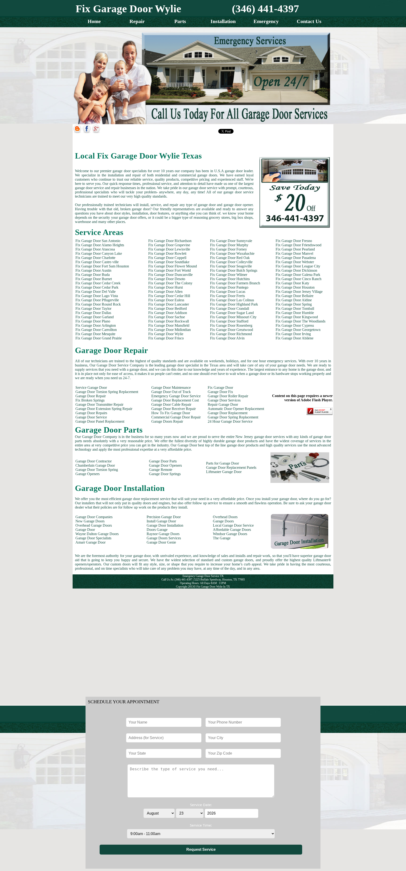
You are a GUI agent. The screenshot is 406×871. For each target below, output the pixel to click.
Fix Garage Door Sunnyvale (231, 241)
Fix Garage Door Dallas (93, 313)
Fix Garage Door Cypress (295, 325)
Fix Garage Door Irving (293, 334)
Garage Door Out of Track (171, 392)
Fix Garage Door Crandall (229, 308)
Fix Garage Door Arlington (95, 325)
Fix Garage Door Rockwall (168, 321)
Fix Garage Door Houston (295, 287)
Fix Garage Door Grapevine (169, 245)
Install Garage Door (161, 521)
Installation (223, 21)
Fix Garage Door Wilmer (228, 275)
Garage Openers (87, 474)
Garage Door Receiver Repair (173, 409)
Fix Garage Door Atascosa (95, 249)
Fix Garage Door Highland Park (234, 304)
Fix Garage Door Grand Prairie (98, 338)
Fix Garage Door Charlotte (95, 258)
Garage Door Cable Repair (171, 404)
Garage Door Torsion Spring (96, 470)
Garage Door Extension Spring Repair (103, 409)
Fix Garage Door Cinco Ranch (298, 279)
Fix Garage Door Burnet (93, 279)
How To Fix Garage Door (170, 413)
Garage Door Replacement (227, 413)
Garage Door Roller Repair (228, 396)
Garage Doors (223, 521)
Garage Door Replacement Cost (175, 400)
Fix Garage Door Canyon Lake (98, 253)
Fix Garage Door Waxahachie (232, 253)
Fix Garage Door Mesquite (95, 334)
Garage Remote (160, 470)
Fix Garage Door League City (298, 266)
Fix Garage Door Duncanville (170, 275)
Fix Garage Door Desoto (166, 279)
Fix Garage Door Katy (292, 283)
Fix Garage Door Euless (166, 300)
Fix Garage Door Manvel (294, 253)
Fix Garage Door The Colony (170, 283)
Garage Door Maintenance (171, 388)
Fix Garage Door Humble (295, 313)
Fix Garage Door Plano (92, 321)
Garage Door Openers (165, 465)
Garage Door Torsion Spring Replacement (106, 392)
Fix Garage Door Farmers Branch (235, 283)
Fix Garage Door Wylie (165, 334)
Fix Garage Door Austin (93, 270)
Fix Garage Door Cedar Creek (98, 283)
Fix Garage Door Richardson (169, 241)
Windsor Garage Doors (230, 534)
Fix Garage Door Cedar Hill (169, 296)
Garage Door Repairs (91, 413)
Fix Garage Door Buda (92, 275)
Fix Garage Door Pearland (295, 249)
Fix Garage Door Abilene (294, 338)
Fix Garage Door (220, 388)
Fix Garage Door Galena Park (298, 275)
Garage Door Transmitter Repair (99, 404)
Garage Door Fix (220, 392)
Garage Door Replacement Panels (231, 467)
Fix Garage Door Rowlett (167, 253)
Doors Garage (157, 530)
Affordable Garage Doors (232, 530)
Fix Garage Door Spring (294, 304)
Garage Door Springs (165, 474)
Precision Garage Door (164, 517)
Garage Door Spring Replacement (233, 417)
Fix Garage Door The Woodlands (300, 321)
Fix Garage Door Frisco (166, 338)
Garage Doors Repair (167, 421)
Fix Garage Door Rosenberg (231, 325)
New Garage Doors (90, 521)
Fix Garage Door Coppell (167, 258)
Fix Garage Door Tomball (295, 308)
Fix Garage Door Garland (94, 317)
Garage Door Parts (163, 461)
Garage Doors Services (164, 538)
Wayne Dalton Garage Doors (97, 534)
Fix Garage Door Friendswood (298, 245)
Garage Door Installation (165, 525)
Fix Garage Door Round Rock (98, 304)
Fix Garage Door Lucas (227, 292)
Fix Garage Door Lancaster (168, 304)
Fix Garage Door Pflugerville (97, 300)
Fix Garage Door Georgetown (298, 330)
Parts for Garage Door (222, 463)
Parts (180, 21)
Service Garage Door (91, 388)
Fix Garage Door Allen (165, 292)
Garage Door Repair (90, 396)
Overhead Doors (225, 517)
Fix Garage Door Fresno (294, 241)
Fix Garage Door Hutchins (230, 279)
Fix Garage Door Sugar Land (232, 313)
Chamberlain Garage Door (95, 465)
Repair (137, 21)
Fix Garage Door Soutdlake (168, 262)
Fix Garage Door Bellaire (294, 296)
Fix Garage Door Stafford (229, 321)
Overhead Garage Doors (93, 525)
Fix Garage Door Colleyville (231, 262)
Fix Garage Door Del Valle (95, 292)
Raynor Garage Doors (163, 534)
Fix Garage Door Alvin (227, 338)
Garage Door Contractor (93, 461)
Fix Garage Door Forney (228, 249)
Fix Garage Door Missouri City (233, 317)
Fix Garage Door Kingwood (297, 317)
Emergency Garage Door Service (176, 396)
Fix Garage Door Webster (295, 262)
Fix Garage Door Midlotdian (169, 330)
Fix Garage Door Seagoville (231, 266)
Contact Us (309, 21)
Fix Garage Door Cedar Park (96, 287)
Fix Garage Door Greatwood (231, 330)
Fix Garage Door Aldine (294, 300)
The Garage (221, 538)
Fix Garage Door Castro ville (97, 262)
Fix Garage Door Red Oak (230, 258)
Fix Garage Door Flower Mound (172, 266)
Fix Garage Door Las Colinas (232, 300)
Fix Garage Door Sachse (166, 317)
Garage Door (85, 530)
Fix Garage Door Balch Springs (233, 270)
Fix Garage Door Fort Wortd (169, 270)
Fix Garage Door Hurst (165, 287)
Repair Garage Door (223, 404)
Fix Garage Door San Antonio (97, 241)
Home (94, 21)
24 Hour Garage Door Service (230, 421)
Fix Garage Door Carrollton (96, 330)
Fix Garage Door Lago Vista (96, 296)
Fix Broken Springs (90, 400)
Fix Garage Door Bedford (167, 308)
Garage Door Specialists (93, 538)
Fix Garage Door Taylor (93, 308)
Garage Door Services (224, 400)
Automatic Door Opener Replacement (236, 409)
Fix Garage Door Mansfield (168, 325)
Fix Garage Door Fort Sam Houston (102, 266)
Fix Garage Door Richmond (231, 334)
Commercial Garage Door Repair (176, 417)
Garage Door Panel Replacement (99, 421)
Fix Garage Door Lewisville (169, 249)
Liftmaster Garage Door (224, 472)
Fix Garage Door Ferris (227, 296)
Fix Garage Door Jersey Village (299, 292)
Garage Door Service (91, 417)
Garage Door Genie (161, 542)
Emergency (266, 21)
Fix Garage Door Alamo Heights (99, 245)
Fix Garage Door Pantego (229, 287)
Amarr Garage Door (90, 542)
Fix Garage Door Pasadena (296, 258)
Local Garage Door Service (233, 525)
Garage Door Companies (94, 517)
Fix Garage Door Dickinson (296, 270)
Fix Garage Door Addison (167, 313)
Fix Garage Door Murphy (229, 245)
